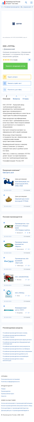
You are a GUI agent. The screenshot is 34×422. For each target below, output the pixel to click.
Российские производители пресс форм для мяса (17, 339)
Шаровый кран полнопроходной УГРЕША (22, 200)
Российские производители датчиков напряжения (17, 351)
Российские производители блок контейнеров (16, 349)
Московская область (22, 7)
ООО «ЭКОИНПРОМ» (22, 277)
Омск (18, 295)
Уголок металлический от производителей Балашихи (16, 403)
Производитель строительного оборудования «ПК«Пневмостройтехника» (22, 227)
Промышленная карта (7, 393)
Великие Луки (20, 233)
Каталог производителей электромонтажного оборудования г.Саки (17, 405)
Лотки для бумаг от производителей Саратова (14, 408)
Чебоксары (20, 265)
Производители (5, 391)
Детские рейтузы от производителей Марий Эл (15, 410)
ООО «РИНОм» (19, 293)
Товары (3, 388)
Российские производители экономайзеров (15, 356)
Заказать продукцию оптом (15, 66)
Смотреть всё (8, 173)
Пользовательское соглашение (10, 379)
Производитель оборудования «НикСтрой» (22, 261)
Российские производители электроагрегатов (16, 346)
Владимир (20, 312)
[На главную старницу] (2, 7)
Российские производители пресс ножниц (15, 333)
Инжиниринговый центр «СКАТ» (20, 309)
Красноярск (20, 249)
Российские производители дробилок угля (15, 354)
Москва (19, 279)
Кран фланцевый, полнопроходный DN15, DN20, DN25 (22, 184)
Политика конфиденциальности (10, 381)
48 (29, 233)
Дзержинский (27, 7)
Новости (3, 396)
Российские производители (11, 7)
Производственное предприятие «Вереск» (21, 244)
